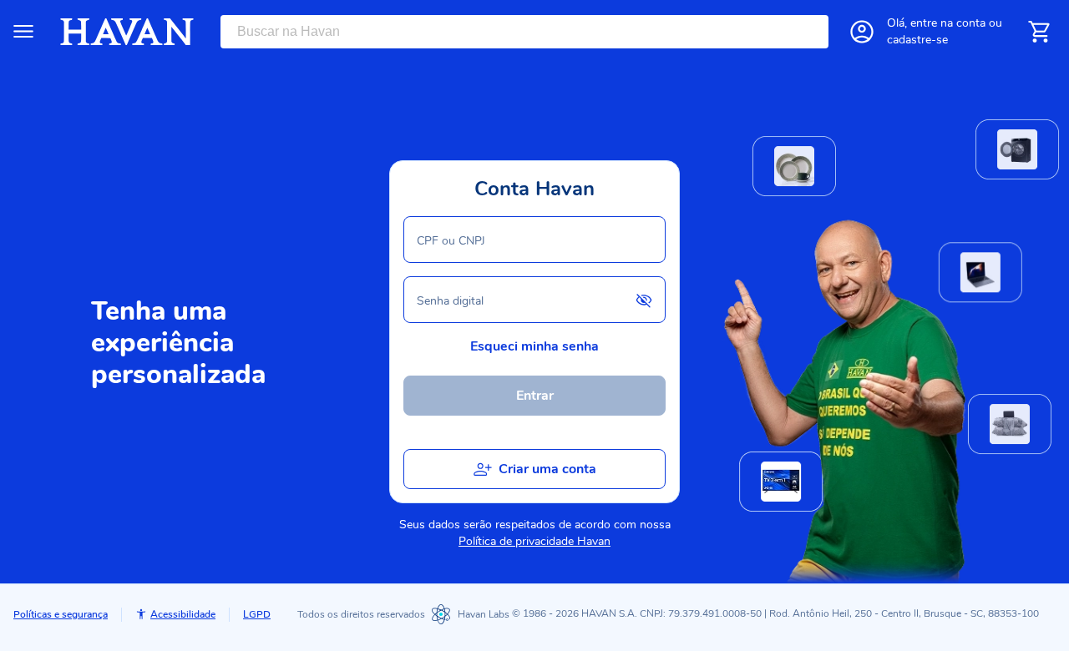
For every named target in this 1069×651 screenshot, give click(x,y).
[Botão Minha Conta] (862, 31)
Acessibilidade (182, 614)
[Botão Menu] (23, 31)
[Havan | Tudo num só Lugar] (127, 31)
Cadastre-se (917, 40)
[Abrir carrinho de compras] (1039, 31)
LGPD (257, 614)
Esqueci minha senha (534, 346)
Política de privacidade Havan (534, 541)
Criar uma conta (547, 469)
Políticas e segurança (60, 614)
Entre (947, 23)
